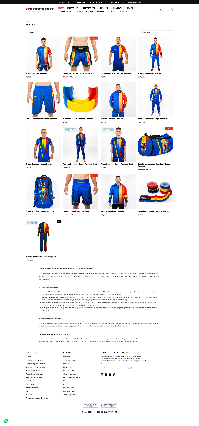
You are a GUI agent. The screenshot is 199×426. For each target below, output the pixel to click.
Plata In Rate (67, 367)
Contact (28, 357)
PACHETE (113, 11)
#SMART (89, 11)
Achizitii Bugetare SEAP (70, 394)
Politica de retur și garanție (34, 374)
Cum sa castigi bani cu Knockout (36, 363)
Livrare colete (30, 384)
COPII (79, 11)
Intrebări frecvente (32, 387)
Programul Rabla (68, 387)
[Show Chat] (6, 421)
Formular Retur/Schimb (33, 370)
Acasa (28, 21)
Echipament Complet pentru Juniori (50, 334)
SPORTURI (104, 8)
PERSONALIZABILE (65, 11)
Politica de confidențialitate (34, 377)
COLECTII (130, 8)
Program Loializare (69, 391)
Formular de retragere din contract (37, 398)
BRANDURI (117, 8)
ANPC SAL (29, 394)
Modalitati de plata (32, 381)
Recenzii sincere (68, 370)
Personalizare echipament (34, 360)
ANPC (28, 391)
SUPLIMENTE (101, 11)
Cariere (65, 384)
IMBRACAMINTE (89, 8)
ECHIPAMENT (72, 8)
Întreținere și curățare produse (36, 367)
